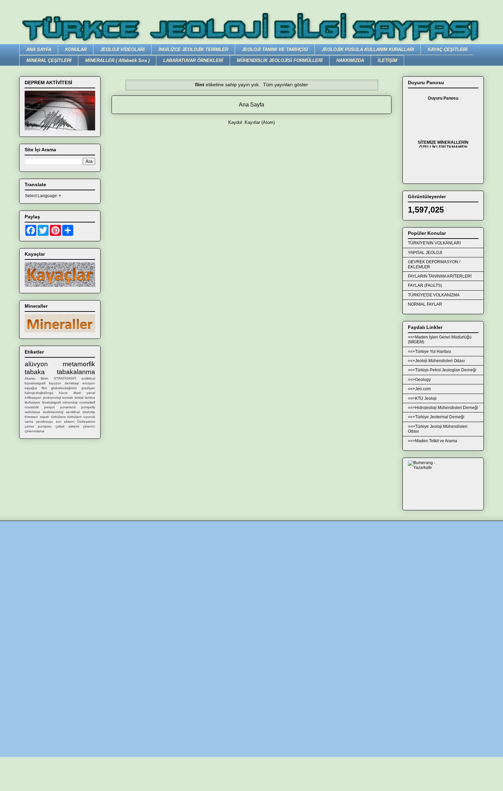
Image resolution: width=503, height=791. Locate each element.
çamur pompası (38, 426)
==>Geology (419, 379)
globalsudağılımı (64, 388)
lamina (90, 397)
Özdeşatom (86, 421)
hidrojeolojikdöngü (39, 393)
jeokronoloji (52, 397)
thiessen (31, 417)
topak (44, 417)
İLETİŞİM (387, 60)
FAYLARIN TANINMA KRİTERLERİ (440, 276)
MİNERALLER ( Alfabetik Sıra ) (117, 60)
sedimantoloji (53, 412)
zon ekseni (65, 421)
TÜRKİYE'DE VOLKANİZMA (434, 295)
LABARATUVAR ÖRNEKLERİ (193, 60)
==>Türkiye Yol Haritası (429, 351)
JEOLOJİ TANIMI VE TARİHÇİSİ (275, 49)
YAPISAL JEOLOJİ (425, 252)
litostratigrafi (51, 402)
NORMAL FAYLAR (425, 304)
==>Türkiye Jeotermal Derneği (436, 416)
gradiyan (88, 388)
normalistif (87, 402)
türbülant (74, 417)
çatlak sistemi (67, 426)
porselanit (68, 407)
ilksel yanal (84, 393)
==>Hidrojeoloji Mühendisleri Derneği (443, 407)
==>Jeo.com (419, 388)
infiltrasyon (33, 397)
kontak (67, 397)
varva (29, 421)
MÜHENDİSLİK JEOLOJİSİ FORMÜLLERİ (280, 60)
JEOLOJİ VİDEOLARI (122, 49)
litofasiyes (32, 402)
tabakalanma (76, 371)
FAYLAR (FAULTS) (425, 285)
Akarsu (30, 378)
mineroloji (70, 402)
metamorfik (79, 364)
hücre (63, 393)
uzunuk (89, 417)
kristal (79, 397)
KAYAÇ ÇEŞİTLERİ (447, 49)
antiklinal (88, 378)
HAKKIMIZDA (350, 60)
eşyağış (31, 388)
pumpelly (88, 407)
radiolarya (32, 412)
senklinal (73, 412)
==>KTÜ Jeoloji (422, 398)
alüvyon (36, 364)
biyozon (55, 383)
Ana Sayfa (251, 104)
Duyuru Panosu (443, 98)
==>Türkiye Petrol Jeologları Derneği (442, 370)
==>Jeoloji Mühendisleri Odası (436, 360)
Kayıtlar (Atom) (260, 122)
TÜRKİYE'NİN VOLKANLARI (434, 243)
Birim (44, 378)
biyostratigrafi (35, 383)
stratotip (88, 412)
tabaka (35, 371)
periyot (49, 407)
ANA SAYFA (38, 49)
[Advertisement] (224, 634)
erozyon (88, 383)
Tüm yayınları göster (285, 84)
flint (44, 388)
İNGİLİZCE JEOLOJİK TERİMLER (193, 49)
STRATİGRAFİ (65, 378)
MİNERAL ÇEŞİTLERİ (49, 60)
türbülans (58, 417)
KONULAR (76, 49)
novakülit (32, 407)
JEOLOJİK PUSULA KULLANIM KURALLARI (368, 49)
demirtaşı (72, 383)
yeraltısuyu (44, 421)
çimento (89, 426)
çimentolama (34, 431)
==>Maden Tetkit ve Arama (432, 440)
